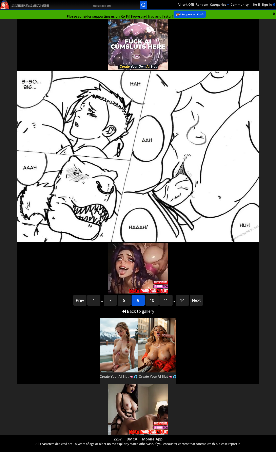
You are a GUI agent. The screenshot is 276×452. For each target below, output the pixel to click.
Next (196, 300)
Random (202, 4)
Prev (80, 300)
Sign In (267, 4)
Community (240, 4)
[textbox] (48, 5)
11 (166, 300)
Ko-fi (256, 4)
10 (152, 300)
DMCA (131, 439)
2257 (118, 439)
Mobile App (152, 439)
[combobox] (47, 5)
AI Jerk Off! (186, 4)
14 (182, 300)
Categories (218, 4)
